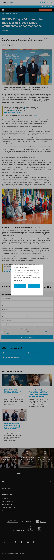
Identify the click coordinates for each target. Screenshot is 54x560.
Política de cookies (18, 280)
